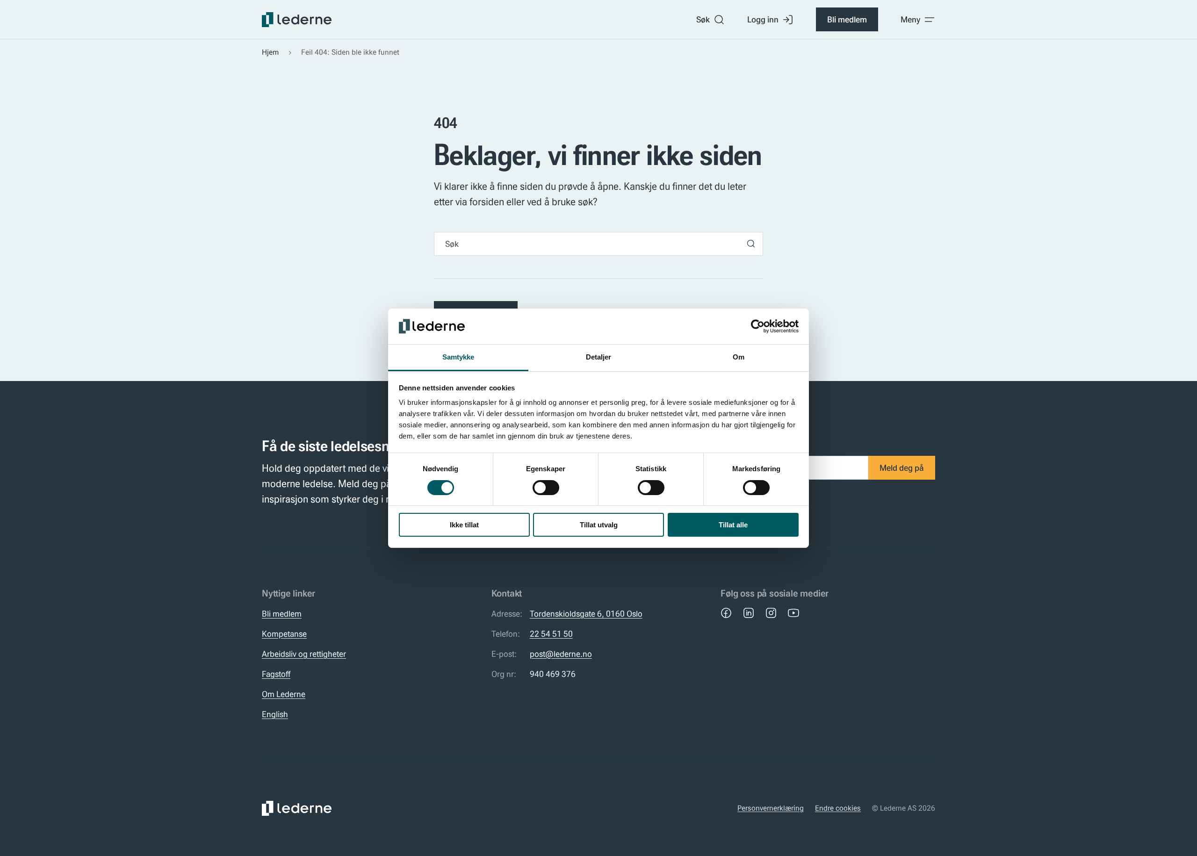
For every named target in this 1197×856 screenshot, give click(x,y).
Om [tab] (738, 357)
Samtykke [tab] (458, 357)
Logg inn (763, 19)
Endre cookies (838, 808)
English (275, 714)
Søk (703, 19)
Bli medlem (847, 19)
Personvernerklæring (770, 808)
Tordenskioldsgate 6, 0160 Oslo (586, 614)
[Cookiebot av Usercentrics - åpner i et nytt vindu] (758, 326)
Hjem (270, 52)
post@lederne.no (561, 654)
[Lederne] (297, 19)
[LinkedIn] (748, 613)
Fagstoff (276, 674)
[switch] (546, 487)
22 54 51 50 (551, 634)
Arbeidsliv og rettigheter (304, 654)
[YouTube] (793, 613)
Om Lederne (283, 694)
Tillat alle (733, 525)
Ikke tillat (464, 525)
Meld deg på (902, 468)
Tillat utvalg (599, 525)
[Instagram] (771, 613)
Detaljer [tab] (599, 357)
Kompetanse (284, 634)
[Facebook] (726, 613)
